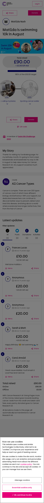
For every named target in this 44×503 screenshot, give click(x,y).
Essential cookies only (22, 487)
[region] (22, 470)
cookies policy (26, 464)
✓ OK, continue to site (22, 495)
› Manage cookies (22, 480)
